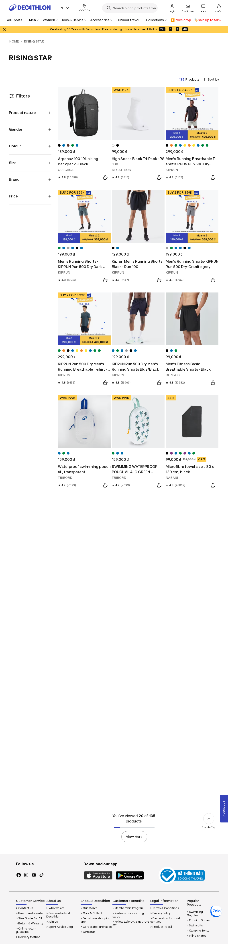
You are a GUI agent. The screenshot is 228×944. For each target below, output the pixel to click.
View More (134, 836)
